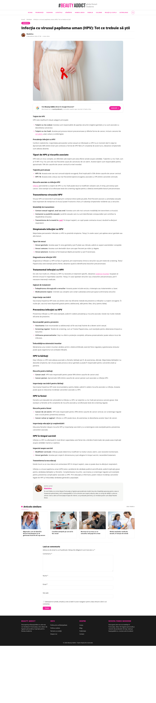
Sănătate (68, 12)
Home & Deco (79, 12)
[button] (133, 12)
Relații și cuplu (111, 12)
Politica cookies (55, 628)
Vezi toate (130, 506)
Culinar (99, 12)
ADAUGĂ (115, 108)
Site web (45, 593)
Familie (90, 12)
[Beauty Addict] (78, 5)
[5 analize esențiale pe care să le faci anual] (63, 520)
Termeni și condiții (56, 631)
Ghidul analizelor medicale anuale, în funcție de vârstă (119, 532)
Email (45, 584)
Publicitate (82, 631)
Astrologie (124, 12)
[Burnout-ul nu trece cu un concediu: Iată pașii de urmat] (92, 520)
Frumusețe (39, 12)
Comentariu (47, 554)
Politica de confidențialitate (58, 625)
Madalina (30, 34)
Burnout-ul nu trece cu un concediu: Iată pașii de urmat (90, 532)
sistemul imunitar (102, 274)
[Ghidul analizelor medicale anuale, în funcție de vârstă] (121, 520)
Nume (45, 576)
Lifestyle (59, 12)
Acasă (23, 19)
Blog (80, 628)
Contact (81, 634)
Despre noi (53, 634)
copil (61, 220)
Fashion (49, 12)
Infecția (35, 186)
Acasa (30, 12)
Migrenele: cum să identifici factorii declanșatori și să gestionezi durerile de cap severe (34, 533)
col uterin (39, 134)
